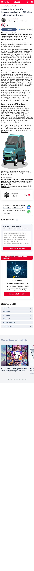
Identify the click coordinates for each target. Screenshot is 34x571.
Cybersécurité (12, 6)
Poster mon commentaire (17, 248)
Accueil (3, 6)
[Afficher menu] (2, 1)
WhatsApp (18, 208)
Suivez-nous (9, 29)
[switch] (28, 2)
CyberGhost (17, 280)
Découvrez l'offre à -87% (17, 294)
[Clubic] (17, 2)
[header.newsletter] (8, 2)
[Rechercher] (5, 2)
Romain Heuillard (13, 19)
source (9, 174)
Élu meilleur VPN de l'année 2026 (17, 283)
